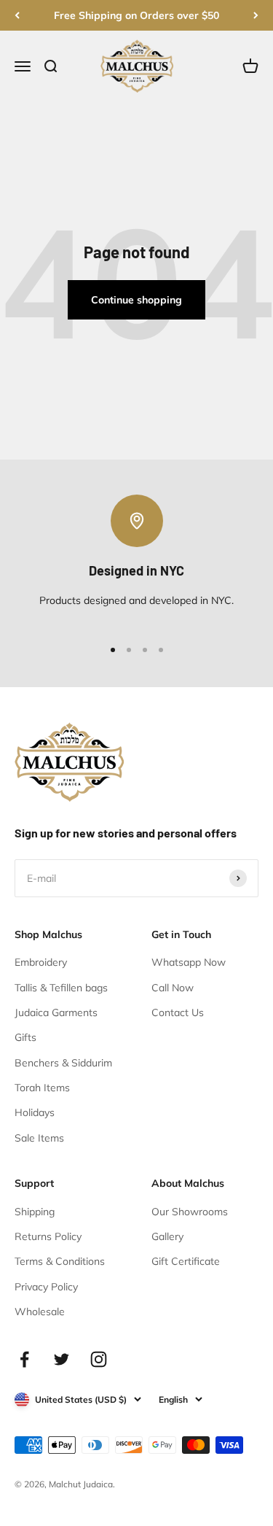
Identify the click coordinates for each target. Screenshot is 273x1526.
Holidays (35, 1112)
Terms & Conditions (60, 1261)
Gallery (167, 1236)
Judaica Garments (56, 1012)
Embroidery (41, 962)
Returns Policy (48, 1236)
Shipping (35, 1211)
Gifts (25, 1037)
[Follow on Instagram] (98, 1359)
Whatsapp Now (188, 962)
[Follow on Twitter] (61, 1359)
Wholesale (40, 1311)
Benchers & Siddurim (63, 1062)
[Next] (255, 15)
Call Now (172, 987)
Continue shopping (136, 299)
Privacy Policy (46, 1286)
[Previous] (17, 15)
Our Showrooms (189, 1211)
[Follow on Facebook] (24, 1359)
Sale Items (39, 1137)
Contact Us (177, 1012)
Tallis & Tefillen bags (61, 987)
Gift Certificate (185, 1261)
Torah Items (42, 1087)
